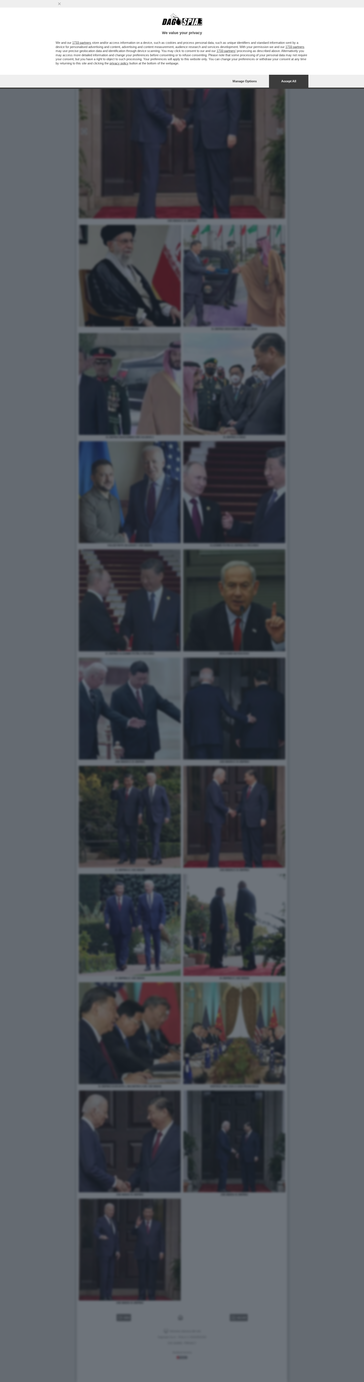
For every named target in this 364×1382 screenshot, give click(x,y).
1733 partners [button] (81, 42)
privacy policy (119, 63)
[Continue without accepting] (59, 4)
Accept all (288, 81)
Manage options (245, 81)
